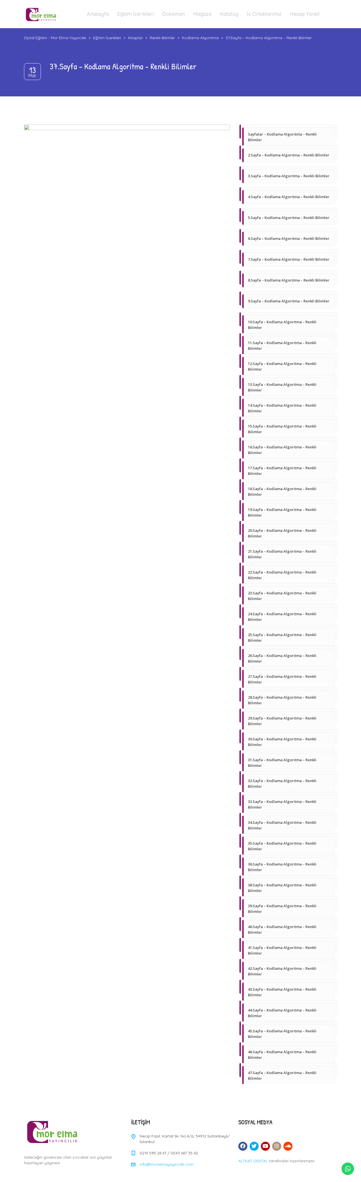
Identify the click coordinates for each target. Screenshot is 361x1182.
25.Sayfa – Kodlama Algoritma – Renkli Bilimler (282, 637)
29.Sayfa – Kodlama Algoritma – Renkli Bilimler (282, 721)
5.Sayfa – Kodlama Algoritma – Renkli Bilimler (288, 217)
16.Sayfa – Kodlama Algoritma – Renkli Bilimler (282, 449)
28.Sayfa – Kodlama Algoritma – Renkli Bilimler (282, 700)
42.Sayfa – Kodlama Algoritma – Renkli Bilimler (282, 971)
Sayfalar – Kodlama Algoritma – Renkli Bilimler (282, 137)
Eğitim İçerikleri (135, 14)
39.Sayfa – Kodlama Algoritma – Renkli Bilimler (282, 908)
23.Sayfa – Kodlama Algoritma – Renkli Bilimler (282, 595)
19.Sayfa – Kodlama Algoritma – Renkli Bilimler (282, 512)
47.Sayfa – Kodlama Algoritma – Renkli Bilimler (282, 1075)
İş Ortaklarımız (264, 14)
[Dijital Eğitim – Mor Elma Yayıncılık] (41, 14)
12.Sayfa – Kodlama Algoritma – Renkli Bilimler (282, 366)
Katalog (229, 14)
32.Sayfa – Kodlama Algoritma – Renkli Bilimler (282, 783)
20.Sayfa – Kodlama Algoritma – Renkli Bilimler (282, 533)
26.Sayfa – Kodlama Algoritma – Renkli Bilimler (282, 658)
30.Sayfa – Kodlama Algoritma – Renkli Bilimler (282, 741)
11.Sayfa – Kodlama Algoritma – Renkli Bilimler (282, 345)
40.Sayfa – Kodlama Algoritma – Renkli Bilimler (282, 929)
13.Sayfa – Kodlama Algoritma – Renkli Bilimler (282, 387)
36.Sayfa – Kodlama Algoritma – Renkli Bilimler (282, 867)
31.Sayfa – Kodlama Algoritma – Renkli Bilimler (282, 762)
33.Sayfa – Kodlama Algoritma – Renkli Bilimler (282, 804)
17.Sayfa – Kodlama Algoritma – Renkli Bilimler (282, 470)
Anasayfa (98, 14)
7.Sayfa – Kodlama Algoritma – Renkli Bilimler (288, 259)
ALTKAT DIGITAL (253, 1160)
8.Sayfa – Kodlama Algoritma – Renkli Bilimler (288, 280)
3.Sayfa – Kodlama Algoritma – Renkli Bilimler (288, 175)
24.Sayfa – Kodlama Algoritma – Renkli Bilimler (282, 616)
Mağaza (202, 14)
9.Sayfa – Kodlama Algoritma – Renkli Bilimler (288, 301)
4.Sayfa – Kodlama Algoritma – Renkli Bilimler (288, 196)
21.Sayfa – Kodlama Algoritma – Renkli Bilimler (282, 554)
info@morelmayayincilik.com (166, 1164)
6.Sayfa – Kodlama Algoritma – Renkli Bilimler (288, 238)
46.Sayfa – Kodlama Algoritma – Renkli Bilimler (282, 1054)
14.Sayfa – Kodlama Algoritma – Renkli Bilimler (282, 408)
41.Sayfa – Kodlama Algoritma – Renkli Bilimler (282, 950)
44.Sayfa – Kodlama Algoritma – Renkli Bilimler (282, 1013)
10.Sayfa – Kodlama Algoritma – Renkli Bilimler (282, 324)
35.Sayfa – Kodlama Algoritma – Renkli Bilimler (282, 846)
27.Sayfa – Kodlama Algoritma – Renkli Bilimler (282, 679)
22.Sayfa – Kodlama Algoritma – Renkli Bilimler (282, 575)
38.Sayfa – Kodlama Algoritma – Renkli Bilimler (282, 887)
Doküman (173, 14)
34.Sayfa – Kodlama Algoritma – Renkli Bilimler (282, 825)
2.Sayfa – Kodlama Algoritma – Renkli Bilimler (288, 155)
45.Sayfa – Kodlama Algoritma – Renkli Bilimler (282, 1033)
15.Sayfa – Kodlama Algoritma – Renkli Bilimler (282, 429)
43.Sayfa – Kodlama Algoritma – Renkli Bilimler (282, 992)
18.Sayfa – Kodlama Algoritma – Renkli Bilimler (282, 491)
